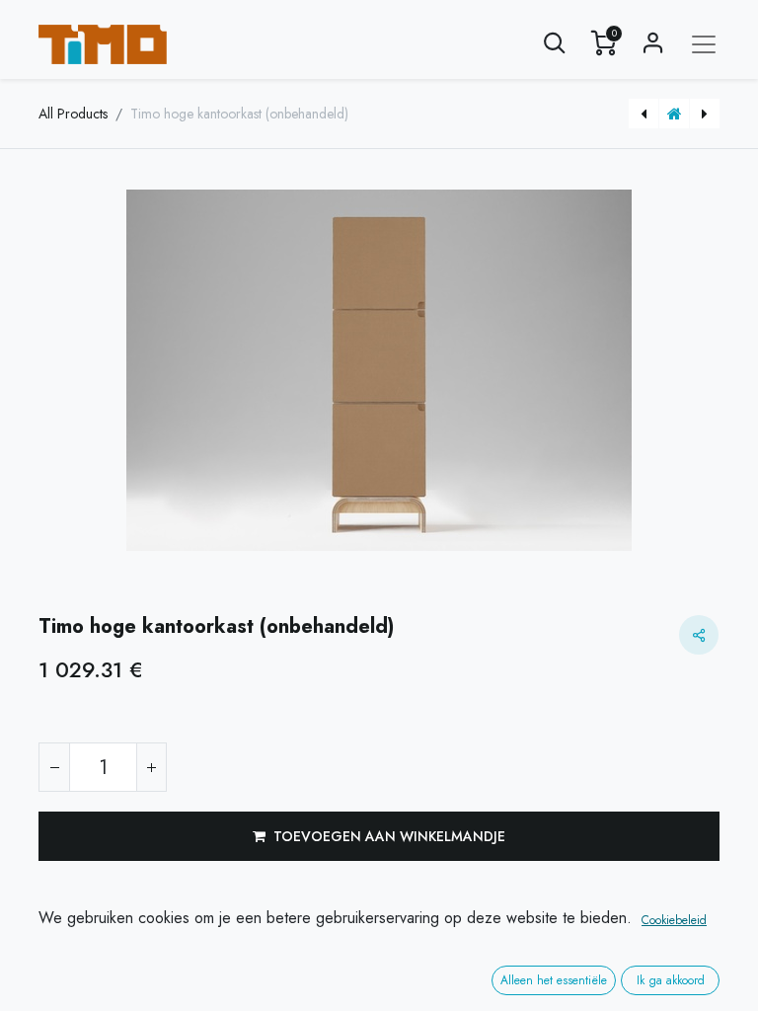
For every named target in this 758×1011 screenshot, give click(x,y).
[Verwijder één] (54, 767)
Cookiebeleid (674, 920)
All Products (73, 113)
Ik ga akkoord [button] (671, 980)
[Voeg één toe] (151, 767)
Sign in (653, 43)
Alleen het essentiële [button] (553, 980)
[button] (554, 43)
